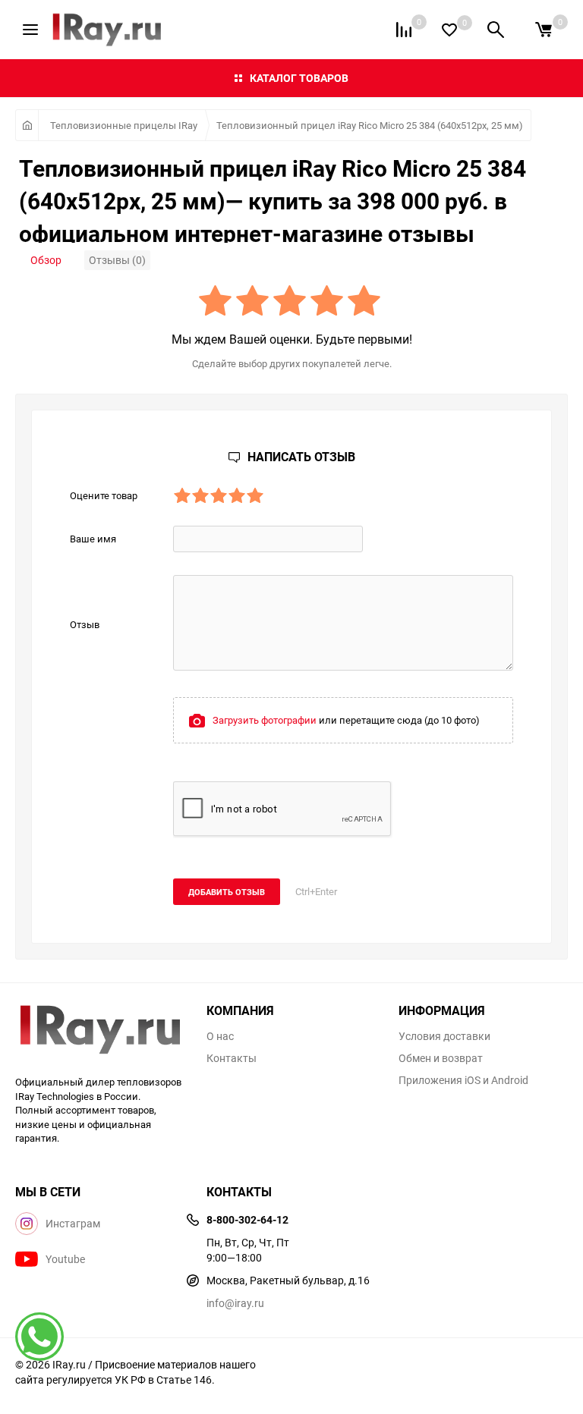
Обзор (45, 260)
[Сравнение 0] (403, 29)
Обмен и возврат (441, 1058)
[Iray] (99, 1031)
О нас (220, 1036)
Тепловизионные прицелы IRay (123, 125)
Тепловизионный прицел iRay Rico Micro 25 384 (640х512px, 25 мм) (369, 125)
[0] (543, 29)
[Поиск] (495, 29)
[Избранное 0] (449, 30)
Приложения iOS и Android (463, 1080)
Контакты (231, 1058)
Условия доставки (444, 1036)
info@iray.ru (235, 1303)
